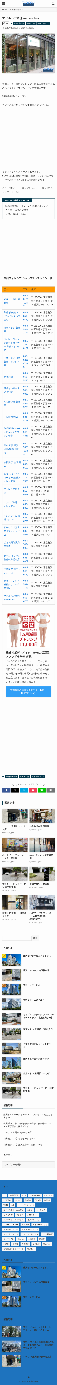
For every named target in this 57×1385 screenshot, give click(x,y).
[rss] (28, 1377)
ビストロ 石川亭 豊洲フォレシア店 (12, 362)
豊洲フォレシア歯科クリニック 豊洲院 (12, 584)
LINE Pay (7, 1200)
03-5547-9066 (25, 544)
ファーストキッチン (30, 1234)
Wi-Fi (5, 1205)
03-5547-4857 (25, 432)
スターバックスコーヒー (13, 1220)
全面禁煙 (31, 1239)
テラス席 (25, 1225)
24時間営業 (14, 1195)
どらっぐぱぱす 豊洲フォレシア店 (12, 531)
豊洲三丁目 (30, 23)
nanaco (18, 1200)
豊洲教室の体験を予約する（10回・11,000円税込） (28, 692)
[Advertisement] (28, 139)
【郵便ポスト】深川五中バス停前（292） (23, 1145)
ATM (24, 1195)
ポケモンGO (8, 1239)
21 (4, 1195)
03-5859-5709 (25, 403)
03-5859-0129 (25, 464)
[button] (6, 790)
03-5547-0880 (25, 390)
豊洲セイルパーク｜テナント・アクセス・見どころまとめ (27, 1116)
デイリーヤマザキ (40, 1225)
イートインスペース (26, 1205)
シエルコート (32, 1215)
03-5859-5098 (25, 491)
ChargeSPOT (35, 1195)
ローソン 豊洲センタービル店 (17, 1132)
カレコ (30, 1210)
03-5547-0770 (25, 571)
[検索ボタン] (53, 3)
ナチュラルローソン (30, 1229)
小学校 (15, 1244)
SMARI (38, 1200)
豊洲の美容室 (19, 23)
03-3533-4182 (25, 584)
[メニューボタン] (3, 3)
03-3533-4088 (25, 531)
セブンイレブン (33, 1220)
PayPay (28, 1200)
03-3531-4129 (25, 329)
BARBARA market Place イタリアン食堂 (12, 432)
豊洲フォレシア (43, 23)
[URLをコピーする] (51, 790)
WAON (47, 1200)
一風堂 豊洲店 (11, 417)
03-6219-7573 (25, 477)
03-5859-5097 (25, 504)
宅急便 (6, 1244)
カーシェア (40, 1210)
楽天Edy (36, 1244)
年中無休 (25, 1244)
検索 (35, 938)
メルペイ (20, 1239)
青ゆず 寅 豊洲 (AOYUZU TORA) (11, 449)
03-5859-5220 (25, 377)
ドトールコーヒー (10, 1229)
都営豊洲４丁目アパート (13, 1249)
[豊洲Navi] (28, 3)
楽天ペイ (46, 1244)
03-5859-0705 (25, 598)
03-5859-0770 (25, 316)
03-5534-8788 (25, 518)
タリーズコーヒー (10, 1225)
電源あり (31, 1249)
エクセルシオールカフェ (13, 1210)
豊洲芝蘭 (8, 376)
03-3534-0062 (25, 558)
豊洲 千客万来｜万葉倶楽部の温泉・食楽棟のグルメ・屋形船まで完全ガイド (27, 1125)
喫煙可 (42, 1239)
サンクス (20, 1215)
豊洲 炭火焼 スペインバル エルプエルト (12, 316)
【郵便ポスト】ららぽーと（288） (20, 1138)
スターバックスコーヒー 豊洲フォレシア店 (12, 477)
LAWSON (48, 1195)
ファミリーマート (10, 1234)
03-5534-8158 (25, 417)
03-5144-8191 (25, 345)
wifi (12, 1205)
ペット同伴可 (47, 1234)
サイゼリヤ (8, 1215)
